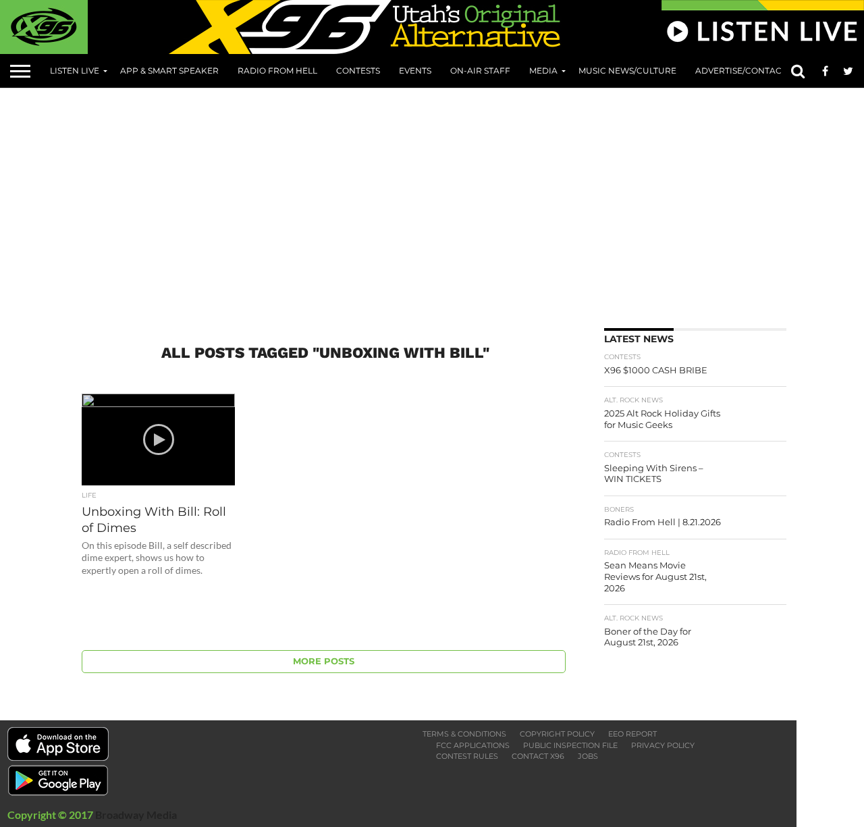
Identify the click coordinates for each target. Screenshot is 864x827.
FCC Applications (473, 745)
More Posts (323, 661)
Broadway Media (136, 814)
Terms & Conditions (464, 734)
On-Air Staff (480, 70)
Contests (358, 70)
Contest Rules (467, 756)
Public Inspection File (570, 745)
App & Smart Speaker (169, 70)
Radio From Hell (277, 70)
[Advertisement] (466, 203)
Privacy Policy (663, 745)
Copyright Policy (557, 734)
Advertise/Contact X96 (749, 70)
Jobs (588, 756)
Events (415, 70)
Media (543, 70)
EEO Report (632, 734)
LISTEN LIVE (74, 70)
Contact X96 (538, 756)
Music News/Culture (627, 70)
